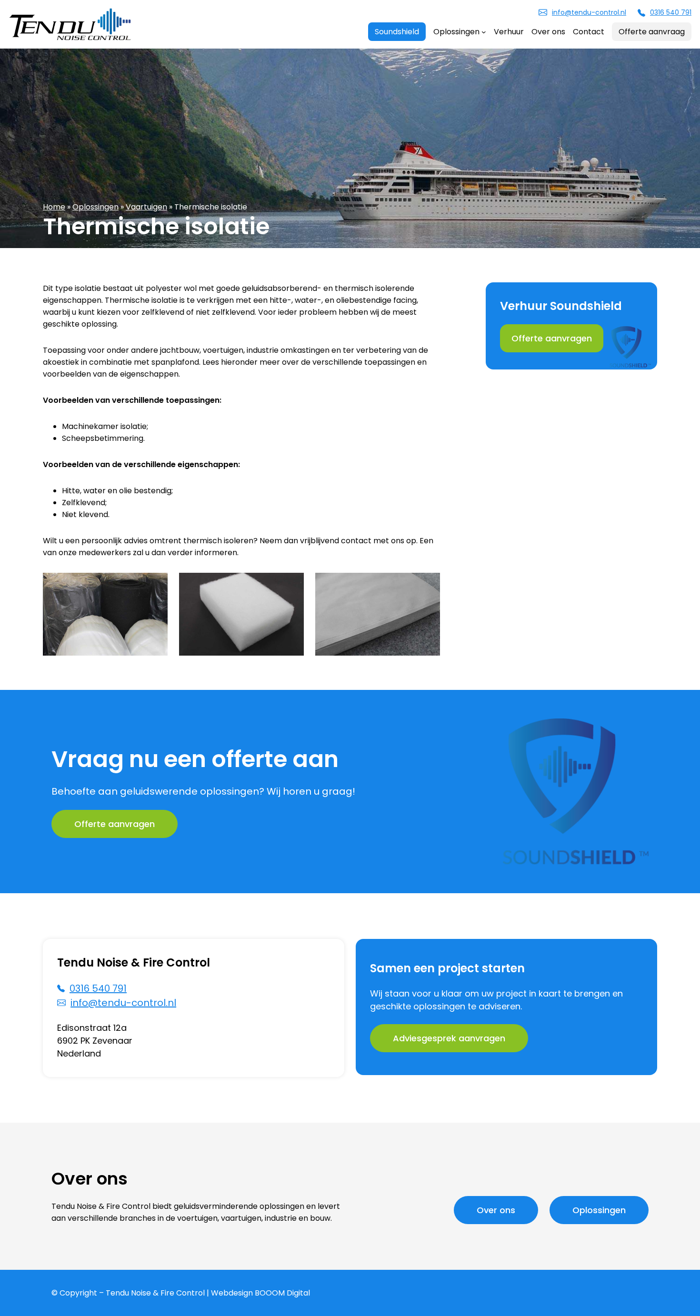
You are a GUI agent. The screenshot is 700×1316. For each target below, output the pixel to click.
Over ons (496, 1210)
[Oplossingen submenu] (483, 32)
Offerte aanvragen (551, 338)
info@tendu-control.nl (589, 12)
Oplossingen (95, 206)
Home (54, 206)
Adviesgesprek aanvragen (449, 1038)
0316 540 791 (670, 12)
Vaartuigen (146, 206)
